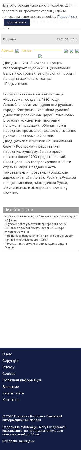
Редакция (9, 39)
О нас (7, 354)
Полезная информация (22, 380)
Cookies (8, 373)
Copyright (10, 360)
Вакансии (10, 386)
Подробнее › (67, 16)
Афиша (7, 50)
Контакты (10, 399)
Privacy (8, 367)
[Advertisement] (40, 296)
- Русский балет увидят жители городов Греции (36, 224)
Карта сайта (13, 393)
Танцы (26, 50)
